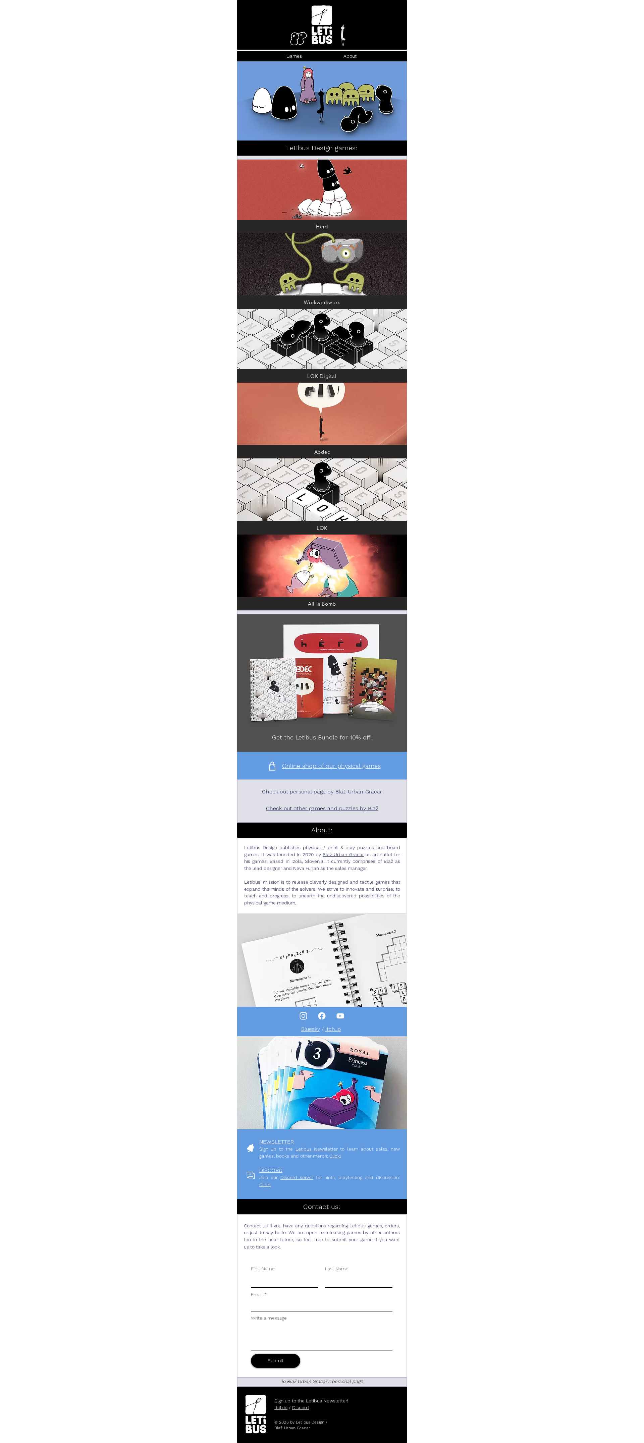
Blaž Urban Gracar (343, 854)
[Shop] (272, 766)
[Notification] (303, 1016)
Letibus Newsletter (317, 1149)
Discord (300, 1407)
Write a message (269, 1318)
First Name (263, 1268)
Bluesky (310, 1029)
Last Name (336, 1268)
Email (257, 1294)
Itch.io (333, 1029)
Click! (335, 1156)
